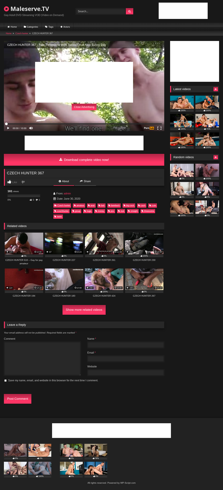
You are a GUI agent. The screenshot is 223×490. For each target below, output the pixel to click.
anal (93, 205)
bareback (115, 205)
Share (87, 181)
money (101, 211)
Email (91, 352)
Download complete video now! (86, 160)
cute (154, 205)
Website (92, 366)
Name (91, 338)
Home (14, 26)
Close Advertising (84, 107)
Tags (50, 26)
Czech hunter (22, 33)
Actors (66, 26)
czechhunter (63, 211)
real (122, 211)
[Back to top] (212, 480)
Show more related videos (84, 309)
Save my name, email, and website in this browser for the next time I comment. (53, 380)
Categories (32, 26)
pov (112, 211)
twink (59, 216)
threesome (149, 211)
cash (143, 205)
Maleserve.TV (29, 9)
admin (67, 193)
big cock (130, 205)
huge (89, 211)
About (65, 181)
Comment (9, 338)
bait (102, 205)
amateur (80, 205)
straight (134, 211)
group (77, 211)
